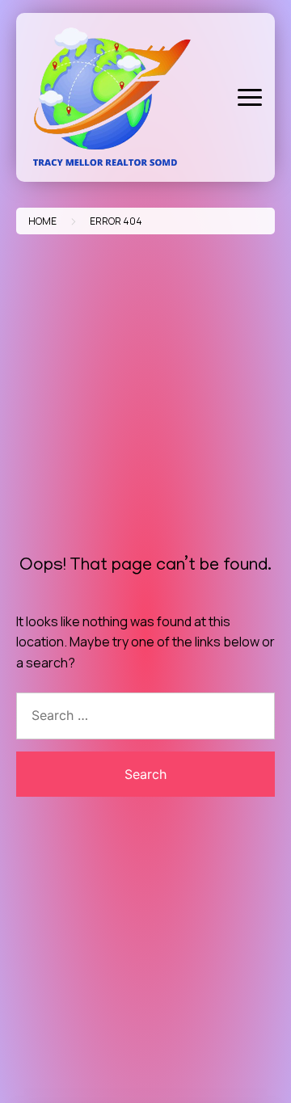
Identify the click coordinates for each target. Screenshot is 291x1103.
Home (42, 221)
